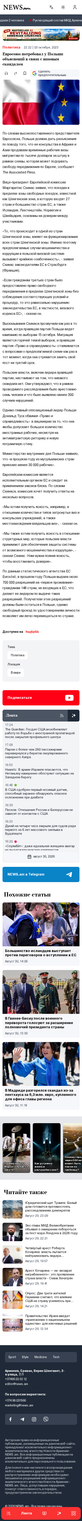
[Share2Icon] (15, 73)
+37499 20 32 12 (16, 1379)
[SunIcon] (63, 7)
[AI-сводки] (73, 716)
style (25, 1357)
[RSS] (62, 716)
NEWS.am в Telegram (26, 874)
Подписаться (20, 698)
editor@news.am (16, 1384)
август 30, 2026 (44, 856)
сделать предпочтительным (52, 73)
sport (12, 1357)
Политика (11, 47)
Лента (26, 1513)
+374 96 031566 (15, 1400)
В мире (16, 672)
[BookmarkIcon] (25, 73)
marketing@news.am (19, 1405)
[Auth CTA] (74, 7)
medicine (40, 1357)
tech (56, 1357)
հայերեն (32, 631)
